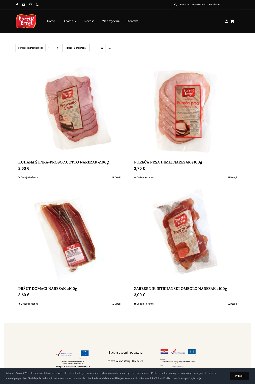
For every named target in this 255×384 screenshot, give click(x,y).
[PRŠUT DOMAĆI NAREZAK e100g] (69, 236)
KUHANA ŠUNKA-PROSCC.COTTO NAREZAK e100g (63, 162)
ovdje (198, 378)
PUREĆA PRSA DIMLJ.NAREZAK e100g (168, 162)
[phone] (37, 4)
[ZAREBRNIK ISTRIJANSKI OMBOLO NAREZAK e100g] (185, 236)
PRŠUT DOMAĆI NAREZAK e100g (47, 288)
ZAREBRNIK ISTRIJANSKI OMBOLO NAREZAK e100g (180, 288)
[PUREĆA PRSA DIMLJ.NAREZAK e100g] (185, 109)
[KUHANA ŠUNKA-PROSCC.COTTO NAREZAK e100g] (69, 109)
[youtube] (23, 4)
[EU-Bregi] (73, 349)
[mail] (30, 4)
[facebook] (16, 4)
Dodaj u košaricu (29, 177)
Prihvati (239, 375)
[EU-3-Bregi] (178, 349)
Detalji (118, 177)
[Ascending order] (57, 48)
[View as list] (109, 48)
